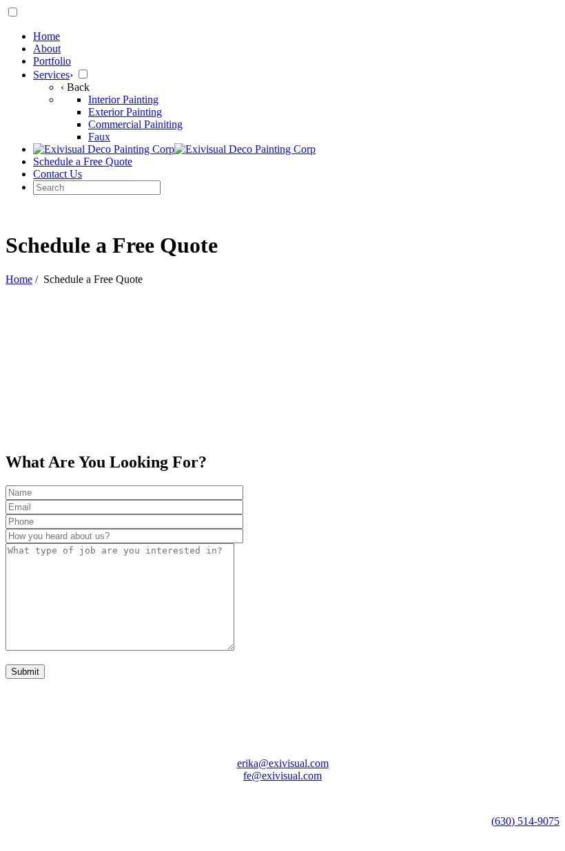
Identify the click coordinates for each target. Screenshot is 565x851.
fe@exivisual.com (282, 775)
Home (19, 279)
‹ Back (75, 87)
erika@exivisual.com (283, 763)
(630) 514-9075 (525, 821)
